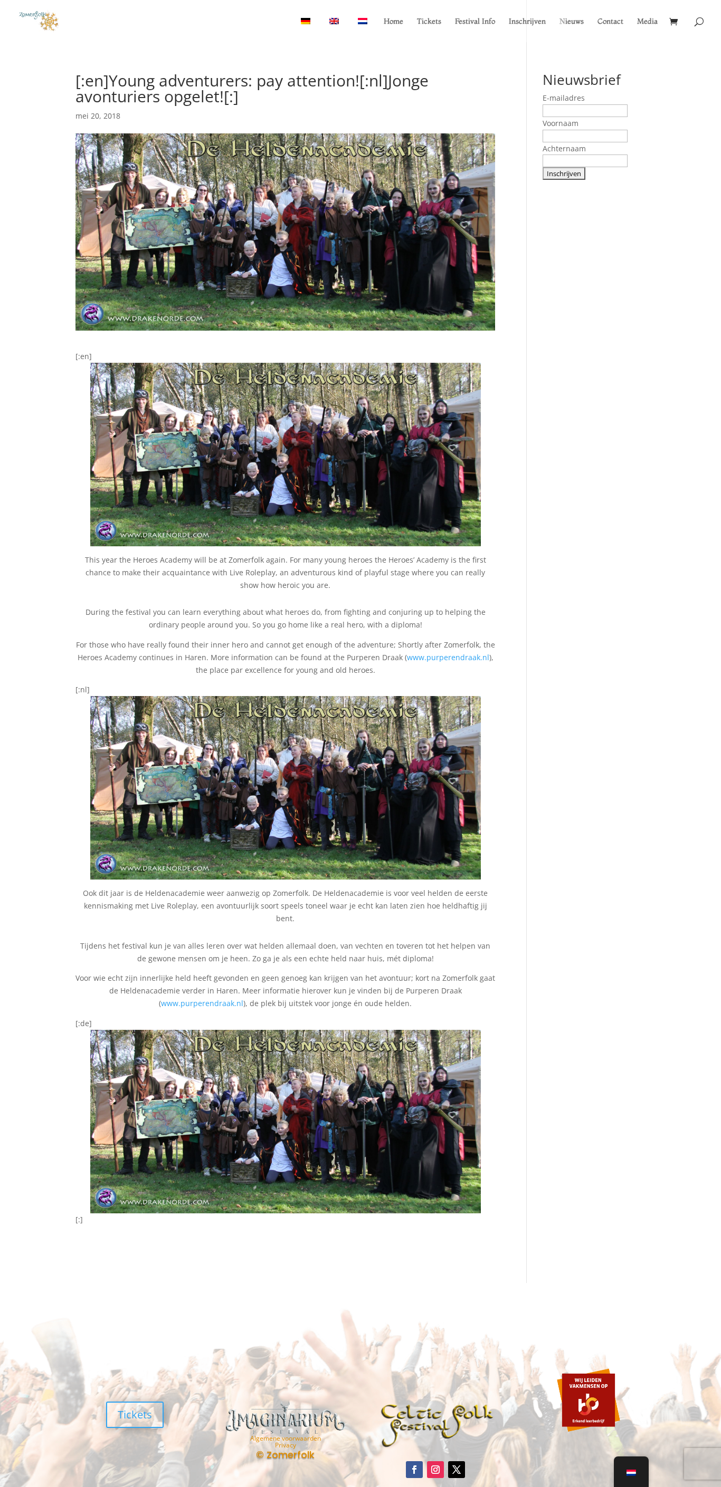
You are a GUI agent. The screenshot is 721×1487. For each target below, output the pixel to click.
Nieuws (571, 21)
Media (647, 21)
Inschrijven (527, 21)
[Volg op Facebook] (414, 1469)
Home (393, 21)
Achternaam (564, 148)
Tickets (429, 21)
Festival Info (475, 21)
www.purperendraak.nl (448, 657)
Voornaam (560, 123)
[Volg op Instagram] (435, 1469)
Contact (610, 21)
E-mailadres (564, 98)
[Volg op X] (456, 1469)
